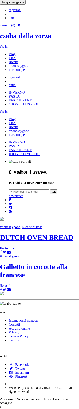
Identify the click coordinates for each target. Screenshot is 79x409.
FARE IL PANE (20, 100)
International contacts (23, 320)
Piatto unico (8, 248)
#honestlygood (19, 66)
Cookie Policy (19, 336)
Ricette (13, 62)
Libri (12, 58)
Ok (54, 191)
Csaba (4, 46)
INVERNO (17, 92)
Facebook (21, 364)
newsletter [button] (16, 196)
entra (12, 18)
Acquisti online (19, 328)
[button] (10, 200)
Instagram (21, 372)
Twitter (19, 368)
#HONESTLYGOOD (24, 104)
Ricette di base (32, 227)
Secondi (5, 285)
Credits (14, 340)
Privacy (14, 332)
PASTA (14, 96)
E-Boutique (17, 70)
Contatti (14, 324)
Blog (12, 54)
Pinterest (20, 376)
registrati (15, 10)
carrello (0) (8, 25)
